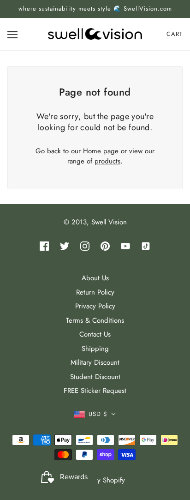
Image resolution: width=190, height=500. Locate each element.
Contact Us (95, 334)
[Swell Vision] (95, 33)
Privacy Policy (95, 306)
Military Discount (95, 362)
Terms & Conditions (95, 320)
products (107, 161)
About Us (95, 278)
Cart (174, 34)
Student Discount (95, 377)
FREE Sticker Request (95, 391)
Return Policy (95, 292)
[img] (44, 246)
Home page (101, 151)
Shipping (95, 348)
